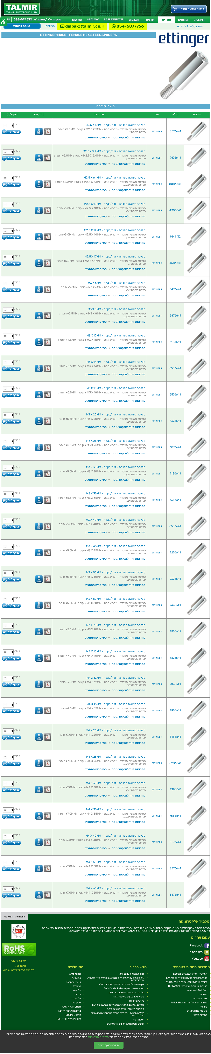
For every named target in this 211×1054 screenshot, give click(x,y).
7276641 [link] (175, 552)
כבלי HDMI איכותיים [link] (197, 990)
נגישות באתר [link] (18, 961)
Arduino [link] (76, 977)
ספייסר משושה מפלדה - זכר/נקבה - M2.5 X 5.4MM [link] (114, 151)
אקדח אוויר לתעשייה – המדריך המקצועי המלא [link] (121, 984)
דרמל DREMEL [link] (73, 1014)
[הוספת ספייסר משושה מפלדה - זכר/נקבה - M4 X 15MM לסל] (11, 710)
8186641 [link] (175, 737)
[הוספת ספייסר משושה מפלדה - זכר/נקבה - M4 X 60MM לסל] (11, 895)
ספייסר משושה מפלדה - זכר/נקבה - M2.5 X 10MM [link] (114, 204)
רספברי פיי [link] (138, 1019)
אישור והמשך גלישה (108, 1045)
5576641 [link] (175, 394)
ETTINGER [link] (157, 131)
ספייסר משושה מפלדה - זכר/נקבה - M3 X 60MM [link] (115, 599)
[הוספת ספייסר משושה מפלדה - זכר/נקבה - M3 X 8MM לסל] (11, 316)
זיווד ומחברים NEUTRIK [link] (69, 1019)
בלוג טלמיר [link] (196, 952)
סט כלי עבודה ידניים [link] (197, 1010)
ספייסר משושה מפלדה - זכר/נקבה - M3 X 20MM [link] (115, 414)
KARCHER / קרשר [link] (71, 1006)
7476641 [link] (175, 605)
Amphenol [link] (75, 973)
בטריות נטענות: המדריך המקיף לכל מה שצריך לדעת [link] (118, 1004)
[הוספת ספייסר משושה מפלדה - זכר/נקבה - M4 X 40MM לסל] (11, 842)
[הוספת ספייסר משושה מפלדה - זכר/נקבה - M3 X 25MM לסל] (11, 447)
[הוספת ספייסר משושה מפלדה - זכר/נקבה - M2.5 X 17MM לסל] (11, 263)
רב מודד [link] (77, 986)
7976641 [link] (175, 710)
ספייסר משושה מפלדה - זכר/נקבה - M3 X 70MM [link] (115, 625)
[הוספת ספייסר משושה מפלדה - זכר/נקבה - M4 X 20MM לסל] (11, 737)
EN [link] (8, 19)
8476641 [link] (175, 894)
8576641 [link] (175, 131)
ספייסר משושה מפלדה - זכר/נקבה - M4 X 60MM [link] (115, 888)
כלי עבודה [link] (76, 998)
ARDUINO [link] (93, 19)
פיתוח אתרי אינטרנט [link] (14, 916)
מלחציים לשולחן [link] (136, 1000)
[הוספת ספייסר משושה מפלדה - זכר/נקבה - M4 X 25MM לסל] (11, 763)
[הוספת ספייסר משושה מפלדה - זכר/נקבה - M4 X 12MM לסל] (11, 684)
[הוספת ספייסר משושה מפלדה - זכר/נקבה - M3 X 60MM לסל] (11, 605)
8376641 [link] (175, 868)
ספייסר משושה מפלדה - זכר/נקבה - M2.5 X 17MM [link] (114, 256)
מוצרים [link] (166, 19)
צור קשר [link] (76, 19)
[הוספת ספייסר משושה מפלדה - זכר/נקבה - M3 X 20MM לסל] (11, 421)
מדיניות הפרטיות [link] (98, 1037)
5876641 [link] (175, 315)
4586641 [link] (175, 263)
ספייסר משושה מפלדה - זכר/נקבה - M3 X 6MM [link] (116, 283)
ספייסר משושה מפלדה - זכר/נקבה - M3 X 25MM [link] (115, 441)
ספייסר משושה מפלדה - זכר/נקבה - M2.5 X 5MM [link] (115, 125)
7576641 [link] (175, 631)
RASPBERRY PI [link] (113, 19)
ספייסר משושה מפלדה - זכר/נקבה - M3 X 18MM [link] (115, 388)
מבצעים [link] (134, 19)
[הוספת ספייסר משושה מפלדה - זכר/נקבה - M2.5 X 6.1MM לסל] (11, 184)
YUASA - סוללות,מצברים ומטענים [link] (190, 973)
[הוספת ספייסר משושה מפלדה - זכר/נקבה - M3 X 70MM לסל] (11, 631)
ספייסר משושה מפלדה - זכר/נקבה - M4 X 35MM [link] (115, 809)
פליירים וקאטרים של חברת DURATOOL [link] (187, 986)
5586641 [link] (175, 368)
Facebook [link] (196, 945)
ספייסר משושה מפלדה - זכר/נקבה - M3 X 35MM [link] (115, 493)
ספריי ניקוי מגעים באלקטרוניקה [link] (128, 996)
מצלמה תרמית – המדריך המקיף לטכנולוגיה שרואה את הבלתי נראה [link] (117, 1014)
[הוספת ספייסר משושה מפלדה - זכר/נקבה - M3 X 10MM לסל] (11, 342)
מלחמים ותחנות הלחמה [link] (69, 1010)
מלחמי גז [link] (202, 994)
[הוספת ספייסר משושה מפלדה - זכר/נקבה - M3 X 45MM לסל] (11, 552)
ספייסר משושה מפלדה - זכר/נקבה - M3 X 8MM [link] (116, 309)
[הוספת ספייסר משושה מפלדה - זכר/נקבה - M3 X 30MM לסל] (11, 474)
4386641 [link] (175, 210)
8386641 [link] (175, 789)
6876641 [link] (175, 447)
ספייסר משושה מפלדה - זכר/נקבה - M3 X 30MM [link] (115, 467)
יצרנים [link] (150, 19)
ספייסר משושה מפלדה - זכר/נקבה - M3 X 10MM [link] (115, 335)
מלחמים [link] (77, 990)
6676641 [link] (175, 658)
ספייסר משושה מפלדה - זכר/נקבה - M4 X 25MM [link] (115, 756)
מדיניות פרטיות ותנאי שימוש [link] (19, 970)
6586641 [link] (175, 526)
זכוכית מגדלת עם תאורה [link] (131, 973)
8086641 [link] (175, 184)
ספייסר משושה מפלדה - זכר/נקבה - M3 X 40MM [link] (115, 520)
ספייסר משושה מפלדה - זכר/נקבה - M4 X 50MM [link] (115, 862)
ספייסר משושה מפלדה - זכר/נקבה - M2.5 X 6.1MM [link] (114, 177)
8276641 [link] (175, 842)
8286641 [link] (175, 763)
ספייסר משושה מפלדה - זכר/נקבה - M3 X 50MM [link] (115, 572)
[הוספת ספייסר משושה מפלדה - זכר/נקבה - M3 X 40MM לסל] (11, 526)
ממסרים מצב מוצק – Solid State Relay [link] (124, 988)
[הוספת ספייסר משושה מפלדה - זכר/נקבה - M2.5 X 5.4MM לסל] (11, 158)
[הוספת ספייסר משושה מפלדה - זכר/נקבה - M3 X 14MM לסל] (11, 368)
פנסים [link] (78, 994)
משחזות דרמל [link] (200, 1014)
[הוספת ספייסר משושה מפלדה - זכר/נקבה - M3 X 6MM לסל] (11, 289)
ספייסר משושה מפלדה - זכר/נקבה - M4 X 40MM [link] (115, 835)
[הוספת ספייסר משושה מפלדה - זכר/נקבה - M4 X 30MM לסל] (11, 789)
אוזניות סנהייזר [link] (199, 998)
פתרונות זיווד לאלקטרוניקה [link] (128, 137)
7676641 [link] (175, 157)
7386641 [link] (175, 500)
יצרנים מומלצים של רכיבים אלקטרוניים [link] (125, 1023)
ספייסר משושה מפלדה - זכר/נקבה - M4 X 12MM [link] (115, 677)
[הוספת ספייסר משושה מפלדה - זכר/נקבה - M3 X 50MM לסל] (11, 579)
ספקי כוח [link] (76, 1002)
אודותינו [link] (183, 19)
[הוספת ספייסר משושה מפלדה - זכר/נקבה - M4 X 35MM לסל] (11, 816)
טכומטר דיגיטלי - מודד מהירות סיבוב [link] (125, 1009)
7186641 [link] (175, 473)
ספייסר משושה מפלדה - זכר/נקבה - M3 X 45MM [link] (115, 546)
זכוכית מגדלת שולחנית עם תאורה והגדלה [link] (186, 982)
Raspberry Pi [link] (73, 982)
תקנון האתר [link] (19, 965)
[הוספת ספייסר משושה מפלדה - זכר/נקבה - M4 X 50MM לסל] (11, 868)
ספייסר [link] (203, 1006)
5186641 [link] (175, 342)
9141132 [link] (175, 236)
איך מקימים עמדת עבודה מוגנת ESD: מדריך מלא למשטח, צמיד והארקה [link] (115, 979)
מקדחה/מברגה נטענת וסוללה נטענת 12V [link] (186, 977)
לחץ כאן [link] (190, 26)
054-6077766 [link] (130, 26)
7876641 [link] (175, 684)
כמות (17, 124)
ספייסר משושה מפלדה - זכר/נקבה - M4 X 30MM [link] (115, 783)
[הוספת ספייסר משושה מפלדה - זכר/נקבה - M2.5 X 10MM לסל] (11, 210)
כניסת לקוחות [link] (21, 26)
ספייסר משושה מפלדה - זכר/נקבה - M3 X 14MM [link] (115, 362)
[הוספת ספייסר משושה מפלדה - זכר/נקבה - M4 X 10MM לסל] (11, 658)
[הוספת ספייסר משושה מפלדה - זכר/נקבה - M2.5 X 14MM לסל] (11, 237)
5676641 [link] (175, 421)
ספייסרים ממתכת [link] (96, 137)
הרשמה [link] (50, 26)
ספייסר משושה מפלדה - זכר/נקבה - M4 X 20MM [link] (115, 730)
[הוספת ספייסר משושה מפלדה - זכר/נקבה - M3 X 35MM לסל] (11, 500)
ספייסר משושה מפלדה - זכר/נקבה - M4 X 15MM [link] (115, 704)
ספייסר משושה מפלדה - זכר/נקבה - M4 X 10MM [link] (115, 651)
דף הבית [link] (199, 19)
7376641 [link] (175, 579)
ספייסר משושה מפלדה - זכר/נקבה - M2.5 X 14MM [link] (114, 230)
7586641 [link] (175, 815)
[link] (21, 8)
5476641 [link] (175, 289)
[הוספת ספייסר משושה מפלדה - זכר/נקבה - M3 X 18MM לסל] (11, 395)
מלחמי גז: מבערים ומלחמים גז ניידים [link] (126, 992)
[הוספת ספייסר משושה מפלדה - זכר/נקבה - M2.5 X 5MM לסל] (11, 131)
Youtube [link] (197, 958)
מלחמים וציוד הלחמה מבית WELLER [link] (189, 1002)
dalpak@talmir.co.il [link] (84, 26)
